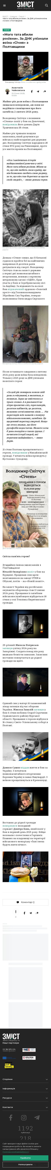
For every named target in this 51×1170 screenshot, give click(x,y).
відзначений (16, 289)
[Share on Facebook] (31, 91)
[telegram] (37, 1117)
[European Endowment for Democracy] (9, 1050)
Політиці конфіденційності (16, 1152)
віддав (25, 767)
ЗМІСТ (5, 16)
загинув (8, 648)
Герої (21, 16)
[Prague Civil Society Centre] (9, 1066)
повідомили (19, 452)
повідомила (10, 124)
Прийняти (25, 1158)
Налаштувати (25, 1164)
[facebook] (11, 1117)
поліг (30, 571)
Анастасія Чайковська (18, 89)
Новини (13, 16)
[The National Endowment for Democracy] (29, 1050)
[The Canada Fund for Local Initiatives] (29, 1058)
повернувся (10, 825)
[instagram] (24, 1117)
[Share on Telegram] (38, 91)
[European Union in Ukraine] (9, 1058)
